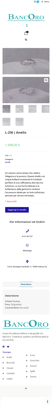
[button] (46, 80)
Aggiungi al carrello (17, 210)
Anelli (7, 162)
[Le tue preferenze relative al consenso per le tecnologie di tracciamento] (47, 401)
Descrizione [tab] (26, 284)
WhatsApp (27, 250)
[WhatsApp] (27, 245)
